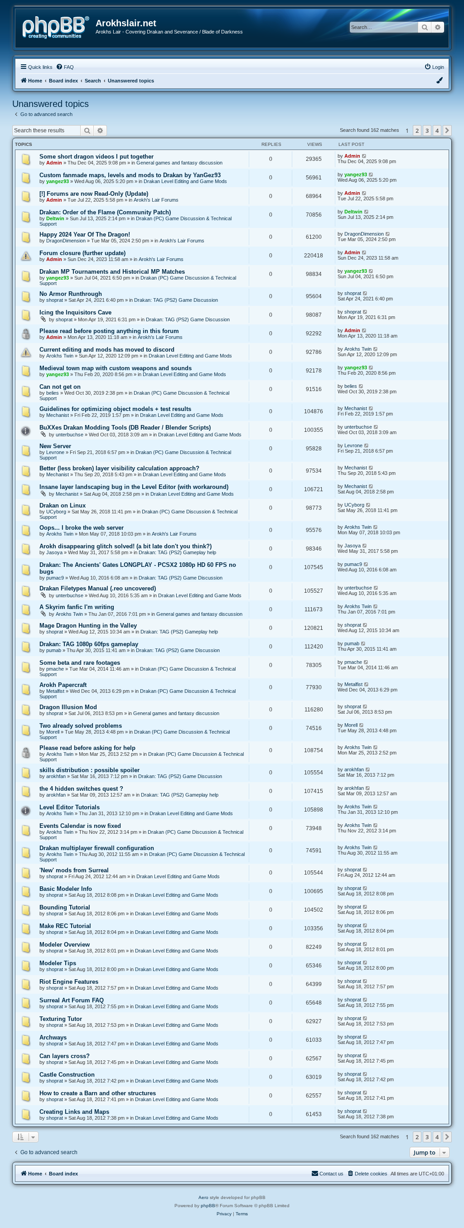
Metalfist (55, 691)
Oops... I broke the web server (81, 527)
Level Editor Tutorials (69, 807)
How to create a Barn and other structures (97, 1093)
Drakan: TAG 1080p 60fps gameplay (88, 644)
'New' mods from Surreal (74, 870)
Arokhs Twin (59, 355)
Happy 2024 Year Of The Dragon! (84, 234)
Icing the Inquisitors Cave (75, 312)
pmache (55, 669)
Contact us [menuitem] (331, 1173)
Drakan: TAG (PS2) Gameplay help (177, 552)
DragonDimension (66, 240)
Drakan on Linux (62, 505)
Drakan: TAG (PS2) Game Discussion (176, 300)
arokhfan (56, 776)
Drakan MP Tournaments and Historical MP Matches (112, 271)
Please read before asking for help (87, 748)
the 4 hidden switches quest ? (81, 788)
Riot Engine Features (68, 981)
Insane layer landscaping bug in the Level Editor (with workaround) (133, 486)
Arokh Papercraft (63, 685)
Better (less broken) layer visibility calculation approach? (119, 468)
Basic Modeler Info (65, 888)
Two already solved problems (80, 725)
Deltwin (55, 218)
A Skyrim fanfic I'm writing (76, 607)
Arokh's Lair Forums (156, 200)
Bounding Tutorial (64, 907)
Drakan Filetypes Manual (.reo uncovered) (97, 588)
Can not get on (60, 386)
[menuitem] (65, 67)
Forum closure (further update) (82, 253)
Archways (53, 1037)
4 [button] (437, 130)
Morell (52, 732)
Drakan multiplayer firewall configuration (96, 848)
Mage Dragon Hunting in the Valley (88, 625)
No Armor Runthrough (70, 293)
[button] (447, 130)
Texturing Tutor (60, 1018)
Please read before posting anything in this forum (109, 331)
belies (52, 393)
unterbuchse (69, 434)
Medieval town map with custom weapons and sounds (115, 368)
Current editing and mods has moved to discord (106, 349)
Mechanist (57, 415)
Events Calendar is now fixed (80, 825)
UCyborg (56, 511)
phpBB (208, 1205)
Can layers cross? (64, 1056)
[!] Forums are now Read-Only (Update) (93, 193)
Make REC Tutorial (65, 926)
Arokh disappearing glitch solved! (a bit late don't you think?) (125, 546)
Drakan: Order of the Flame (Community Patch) (105, 212)
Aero (203, 1197)
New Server (55, 446)
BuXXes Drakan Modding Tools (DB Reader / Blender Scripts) (125, 427)
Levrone (55, 452)
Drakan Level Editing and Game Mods (185, 181)
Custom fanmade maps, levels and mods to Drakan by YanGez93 (130, 175)
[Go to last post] (364, 156)
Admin (54, 162)
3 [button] (427, 130)
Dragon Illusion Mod (68, 707)
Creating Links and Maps (74, 1111)
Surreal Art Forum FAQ (71, 1000)
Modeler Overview (64, 944)
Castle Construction (67, 1074)
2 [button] (417, 130)
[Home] (59, 26)
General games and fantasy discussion (179, 162)
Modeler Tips (57, 963)
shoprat (54, 300)
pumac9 (55, 577)
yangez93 (57, 181)
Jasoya (54, 552)
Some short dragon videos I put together (96, 156)
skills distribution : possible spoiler (89, 770)
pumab (53, 650)
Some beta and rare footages (79, 662)
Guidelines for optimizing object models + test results (115, 409)
